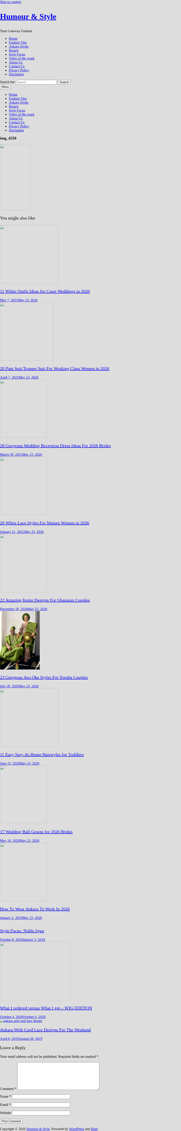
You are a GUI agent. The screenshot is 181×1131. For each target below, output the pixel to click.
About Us (16, 62)
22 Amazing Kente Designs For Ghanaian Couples (45, 600)
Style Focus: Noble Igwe (22, 930)
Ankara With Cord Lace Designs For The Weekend (45, 1029)
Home (13, 38)
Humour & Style (28, 16)
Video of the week (21, 58)
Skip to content (10, 2)
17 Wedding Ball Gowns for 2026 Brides (36, 831)
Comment (8, 1089)
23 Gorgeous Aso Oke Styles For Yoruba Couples (44, 677)
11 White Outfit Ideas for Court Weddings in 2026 (45, 291)
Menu (5, 86)
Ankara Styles (18, 46)
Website (5, 1113)
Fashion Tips (18, 42)
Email (5, 1105)
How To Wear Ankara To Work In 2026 (35, 908)
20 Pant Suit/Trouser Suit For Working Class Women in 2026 (54, 368)
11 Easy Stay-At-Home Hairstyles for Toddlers (42, 754)
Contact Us (17, 66)
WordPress (76, 1129)
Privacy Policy (19, 70)
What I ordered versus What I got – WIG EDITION (46, 1007)
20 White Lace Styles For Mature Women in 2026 (44, 522)
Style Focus (17, 54)
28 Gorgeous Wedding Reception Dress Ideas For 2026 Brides (55, 445)
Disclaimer (16, 74)
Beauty (14, 50)
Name (5, 1096)
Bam (94, 1129)
